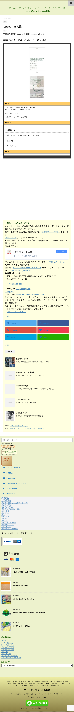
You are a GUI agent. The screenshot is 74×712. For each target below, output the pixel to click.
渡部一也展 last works (20, 585)
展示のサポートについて (9, 529)
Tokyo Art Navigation (8, 646)
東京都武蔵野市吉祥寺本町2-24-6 (27, 267)
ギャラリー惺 (6, 654)
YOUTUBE (5, 499)
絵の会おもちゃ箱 (7, 650)
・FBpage (9, 291)
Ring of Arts (5, 642)
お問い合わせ (6, 527)
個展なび (4, 652)
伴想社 (3, 640)
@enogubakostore (16, 284)
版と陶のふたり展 (22, 359)
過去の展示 (5, 513)
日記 (8, 345)
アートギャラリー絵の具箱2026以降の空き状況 (29, 612)
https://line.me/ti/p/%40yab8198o (30, 294)
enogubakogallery (23, 289)
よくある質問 (6, 501)
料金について (12, 316)
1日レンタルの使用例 (8, 523)
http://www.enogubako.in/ (20, 270)
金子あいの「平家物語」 (9, 656)
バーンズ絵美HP (7, 644)
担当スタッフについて (16, 312)
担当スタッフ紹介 (7, 507)
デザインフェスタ (7, 648)
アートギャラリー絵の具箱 (37, 11)
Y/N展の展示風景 (22, 386)
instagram (4, 497)
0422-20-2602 (37, 697)
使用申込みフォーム (56, 262)
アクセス (4, 519)
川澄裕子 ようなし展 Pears (22, 626)
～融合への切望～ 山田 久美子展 (24, 572)
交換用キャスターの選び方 (25, 372)
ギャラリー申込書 (23, 252)
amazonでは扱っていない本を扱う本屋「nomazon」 (27, 428)
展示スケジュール (7, 525)
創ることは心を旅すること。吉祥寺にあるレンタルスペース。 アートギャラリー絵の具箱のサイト (37, 694)
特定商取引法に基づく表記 (10, 509)
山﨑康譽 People (22, 413)
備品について (10, 237)
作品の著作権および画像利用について (14, 503)
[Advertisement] (19, 175)
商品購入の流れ (6, 505)
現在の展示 (5, 517)
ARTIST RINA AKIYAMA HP (11, 658)
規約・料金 (5, 511)
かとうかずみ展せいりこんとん (23, 599)
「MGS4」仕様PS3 (22, 399)
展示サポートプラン (50, 232)
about (3, 515)
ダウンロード (61, 251)
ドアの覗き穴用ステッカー (19, 426)
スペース (4, 521)
